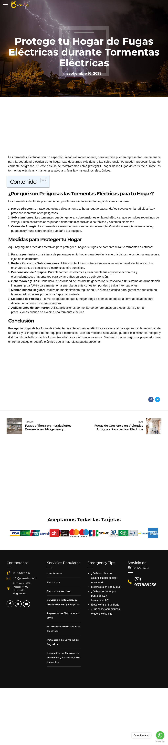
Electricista (53, 582)
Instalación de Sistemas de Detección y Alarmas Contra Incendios (63, 657)
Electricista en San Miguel (106, 586)
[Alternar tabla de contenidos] (41, 180)
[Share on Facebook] (151, 399)
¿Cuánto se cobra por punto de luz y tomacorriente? (103, 596)
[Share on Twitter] (157, 399)
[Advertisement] (84, 131)
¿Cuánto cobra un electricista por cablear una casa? (104, 578)
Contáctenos (54, 573)
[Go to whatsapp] (160, 735)
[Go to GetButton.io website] (160, 742)
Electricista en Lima (58, 591)
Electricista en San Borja (105, 604)
